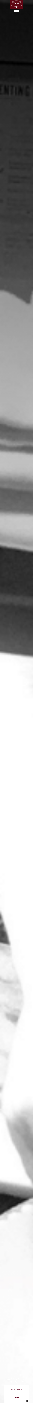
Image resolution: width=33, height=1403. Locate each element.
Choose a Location (16, 1389)
